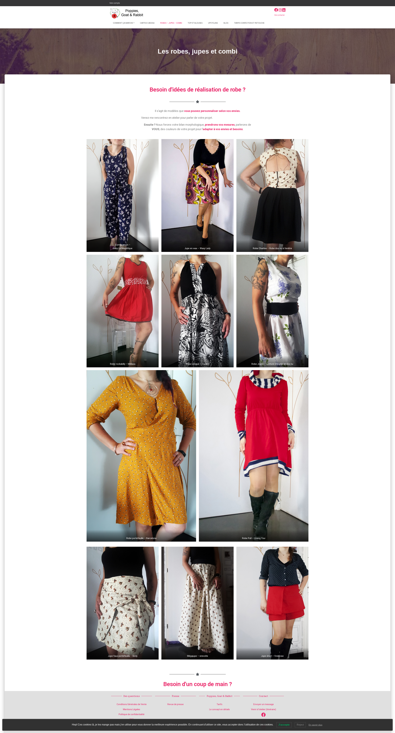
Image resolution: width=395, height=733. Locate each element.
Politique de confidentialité (131, 714)
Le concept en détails (219, 709)
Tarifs (219, 704)
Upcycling (213, 23)
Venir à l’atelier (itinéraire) (263, 709)
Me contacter (279, 15)
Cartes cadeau (147, 23)
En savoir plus (315, 725)
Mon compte (115, 3)
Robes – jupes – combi (171, 23)
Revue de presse (175, 704)
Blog (225, 23)
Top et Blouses (194, 23)
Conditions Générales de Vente (132, 704)
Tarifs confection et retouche (249, 23)
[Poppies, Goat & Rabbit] (127, 13)
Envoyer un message (263, 704)
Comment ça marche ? (123, 23)
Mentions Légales (131, 709)
